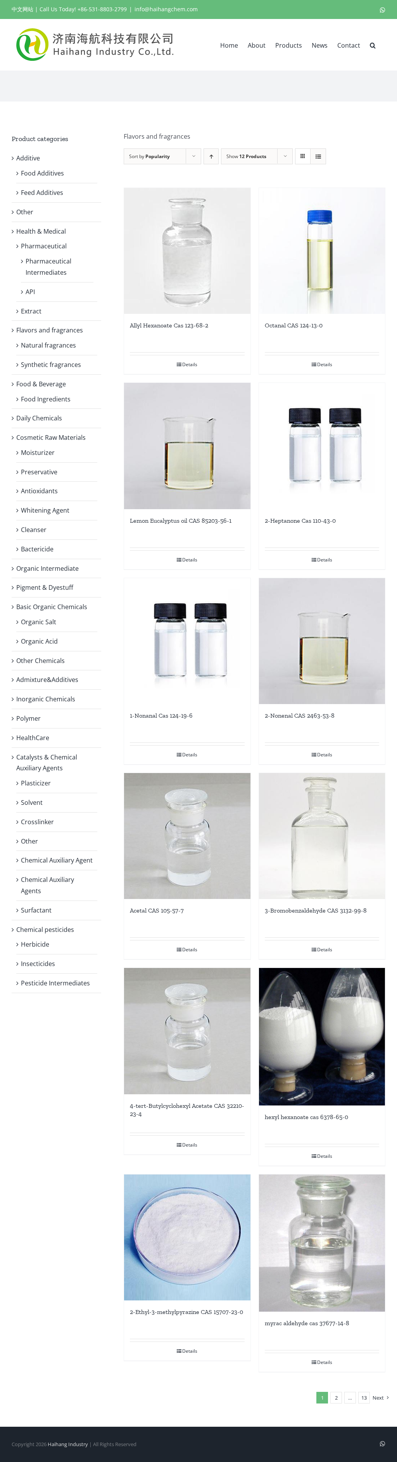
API (30, 292)
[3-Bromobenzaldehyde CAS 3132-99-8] (322, 836)
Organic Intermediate (47, 568)
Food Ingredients (46, 399)
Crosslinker (37, 822)
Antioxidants (39, 491)
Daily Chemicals (39, 418)
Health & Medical (41, 231)
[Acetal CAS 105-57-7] (187, 836)
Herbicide (35, 944)
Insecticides (38, 963)
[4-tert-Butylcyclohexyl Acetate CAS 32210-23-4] (187, 1031)
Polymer (28, 718)
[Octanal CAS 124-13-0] (322, 251)
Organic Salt (38, 622)
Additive (28, 158)
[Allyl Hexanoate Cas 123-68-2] (187, 251)
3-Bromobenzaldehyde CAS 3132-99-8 (316, 910)
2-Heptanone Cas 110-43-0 (300, 520)
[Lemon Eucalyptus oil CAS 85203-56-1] (187, 446)
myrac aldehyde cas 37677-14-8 (307, 1323)
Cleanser (34, 529)
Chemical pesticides (45, 929)
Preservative (39, 472)
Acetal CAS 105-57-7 (157, 910)
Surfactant (36, 910)
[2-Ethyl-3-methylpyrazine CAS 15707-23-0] (187, 1237)
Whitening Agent (45, 510)
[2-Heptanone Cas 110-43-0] (322, 446)
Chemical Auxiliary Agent (57, 860)
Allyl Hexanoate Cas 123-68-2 (169, 325)
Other (24, 212)
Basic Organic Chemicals (51, 607)
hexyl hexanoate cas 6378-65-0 (306, 1117)
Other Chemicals (40, 660)
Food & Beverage (41, 384)
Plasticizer (36, 783)
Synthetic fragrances (51, 364)
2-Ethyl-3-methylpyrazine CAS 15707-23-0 (186, 1312)
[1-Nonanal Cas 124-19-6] (187, 641)
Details (189, 364)
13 (364, 1397)
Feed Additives (42, 192)
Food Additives (42, 173)
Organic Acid (39, 641)
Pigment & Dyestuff (44, 587)
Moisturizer (38, 452)
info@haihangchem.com (166, 9)
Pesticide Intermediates (55, 983)
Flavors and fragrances (49, 330)
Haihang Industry (68, 1444)
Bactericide (37, 549)
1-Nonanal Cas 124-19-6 (161, 715)
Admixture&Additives (47, 679)
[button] (373, 44)
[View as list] (318, 156)
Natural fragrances (48, 345)
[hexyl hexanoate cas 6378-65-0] (322, 1036)
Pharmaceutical (44, 246)
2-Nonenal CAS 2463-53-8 (300, 715)
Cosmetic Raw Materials (51, 437)
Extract (31, 311)
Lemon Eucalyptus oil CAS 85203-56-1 (180, 520)
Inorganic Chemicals (45, 699)
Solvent (32, 802)
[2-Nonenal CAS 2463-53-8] (322, 641)
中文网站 (22, 9)
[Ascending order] (211, 156)
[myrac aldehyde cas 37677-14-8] (322, 1243)
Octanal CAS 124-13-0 (294, 325)
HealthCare (32, 738)
